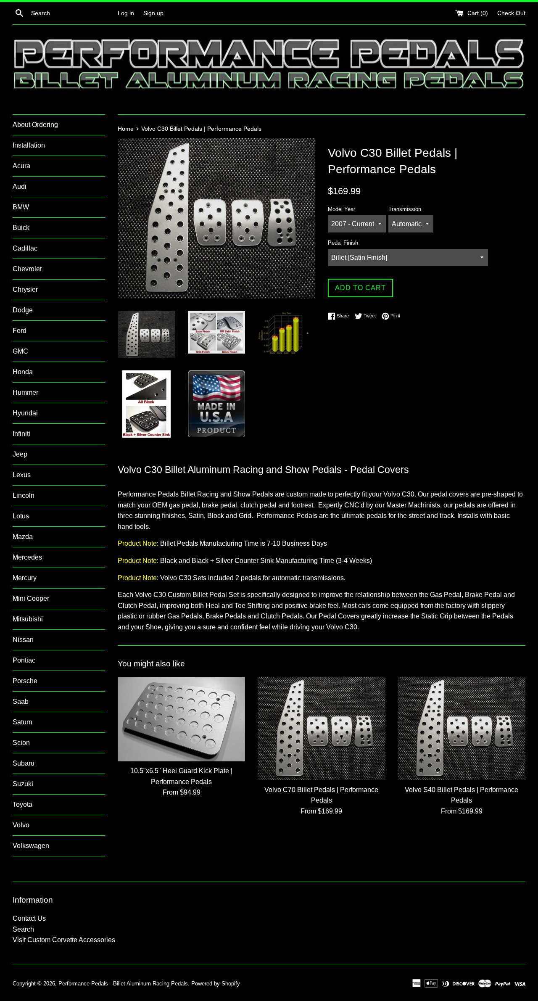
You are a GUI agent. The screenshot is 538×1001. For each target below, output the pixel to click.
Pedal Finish (343, 243)
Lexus (22, 474)
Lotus (21, 516)
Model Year (341, 209)
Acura (21, 165)
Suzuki (23, 783)
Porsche (25, 680)
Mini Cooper (31, 598)
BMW (21, 207)
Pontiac (24, 660)
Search (23, 929)
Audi (19, 186)
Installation (29, 145)
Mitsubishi (28, 619)
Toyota (22, 804)
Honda (23, 371)
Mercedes (27, 557)
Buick (21, 227)
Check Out (511, 13)
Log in (126, 13)
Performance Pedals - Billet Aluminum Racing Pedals (123, 983)
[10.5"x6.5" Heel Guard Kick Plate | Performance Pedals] (181, 719)
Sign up (153, 13)
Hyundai (25, 413)
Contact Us (29, 918)
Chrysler (25, 289)
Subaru (23, 763)
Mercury (25, 577)
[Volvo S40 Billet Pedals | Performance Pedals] (461, 728)
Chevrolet (27, 268)
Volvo (21, 825)
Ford (19, 330)
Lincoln (23, 495)
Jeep (20, 454)
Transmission (404, 209)
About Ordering (35, 124)
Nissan (23, 639)
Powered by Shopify (215, 983)
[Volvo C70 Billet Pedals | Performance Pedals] (321, 728)
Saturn (22, 722)
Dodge (23, 310)
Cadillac (25, 248)
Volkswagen (31, 845)
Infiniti (21, 433)
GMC (20, 351)
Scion (21, 742)
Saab (21, 701)
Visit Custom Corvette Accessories (64, 939)
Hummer (25, 392)
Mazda (23, 536)
